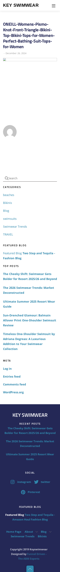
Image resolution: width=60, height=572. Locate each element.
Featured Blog (12, 253)
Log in (7, 369)
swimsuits (10, 219)
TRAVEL (8, 234)
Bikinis (7, 203)
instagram (24, 482)
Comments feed (14, 384)
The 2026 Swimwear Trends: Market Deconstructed (28, 290)
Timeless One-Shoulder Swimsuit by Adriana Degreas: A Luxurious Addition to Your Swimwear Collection (29, 341)
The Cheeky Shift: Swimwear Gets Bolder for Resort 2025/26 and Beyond (30, 276)
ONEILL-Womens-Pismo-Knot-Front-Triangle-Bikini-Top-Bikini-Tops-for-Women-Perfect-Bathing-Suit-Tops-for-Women (29, 35)
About (29, 531)
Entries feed (11, 376)
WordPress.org (13, 392)
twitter (45, 482)
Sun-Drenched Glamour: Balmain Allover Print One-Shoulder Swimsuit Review (29, 320)
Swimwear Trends (15, 226)
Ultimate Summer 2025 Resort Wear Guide (29, 304)
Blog (6, 211)
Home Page (13, 531)
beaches (8, 195)
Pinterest (33, 492)
